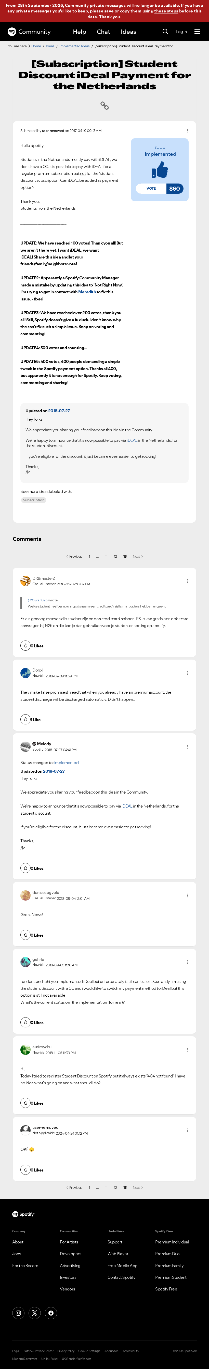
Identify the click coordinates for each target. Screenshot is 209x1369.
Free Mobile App (122, 1265)
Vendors (67, 1289)
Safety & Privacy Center (39, 1351)
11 (106, 556)
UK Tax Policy (49, 1359)
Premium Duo (167, 1253)
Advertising (70, 1265)
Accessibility (131, 1351)
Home (36, 46)
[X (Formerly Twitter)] (35, 1313)
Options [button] (187, 130)
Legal (16, 1351)
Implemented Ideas (74, 46)
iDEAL (132, 440)
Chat (103, 31)
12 (115, 556)
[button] (151, 189)
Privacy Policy (65, 1351)
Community (34, 31)
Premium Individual (172, 1242)
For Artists (69, 1242)
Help (79, 31)
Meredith (87, 292)
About (17, 1242)
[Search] (165, 31)
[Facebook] (51, 1313)
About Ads (111, 1351)
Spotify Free (166, 1289)
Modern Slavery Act (24, 1359)
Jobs (16, 1253)
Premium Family (169, 1265)
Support (115, 1242)
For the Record (25, 1265)
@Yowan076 (38, 600)
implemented (160, 154)
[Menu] (197, 31)
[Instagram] (18, 1313)
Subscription (33, 500)
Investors (68, 1277)
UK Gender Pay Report (76, 1359)
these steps (166, 11)
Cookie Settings (89, 1351)
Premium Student (171, 1277)
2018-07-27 (59, 411)
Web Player (118, 1253)
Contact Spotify (122, 1277)
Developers (70, 1253)
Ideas (128, 31)
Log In (181, 31)
